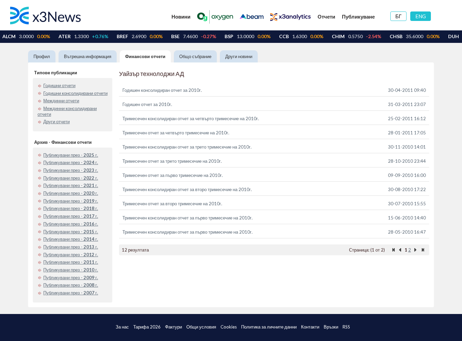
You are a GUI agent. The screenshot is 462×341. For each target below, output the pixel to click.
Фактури (173, 327)
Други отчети (56, 121)
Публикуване (358, 17)
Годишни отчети (59, 85)
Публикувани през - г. (70, 155)
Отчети (326, 17)
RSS (346, 327)
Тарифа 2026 (147, 327)
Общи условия (201, 327)
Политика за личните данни (269, 327)
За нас (122, 327)
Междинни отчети (61, 100)
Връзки (331, 327)
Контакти (310, 327)
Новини (180, 17)
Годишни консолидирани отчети (75, 93)
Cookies (229, 327)
